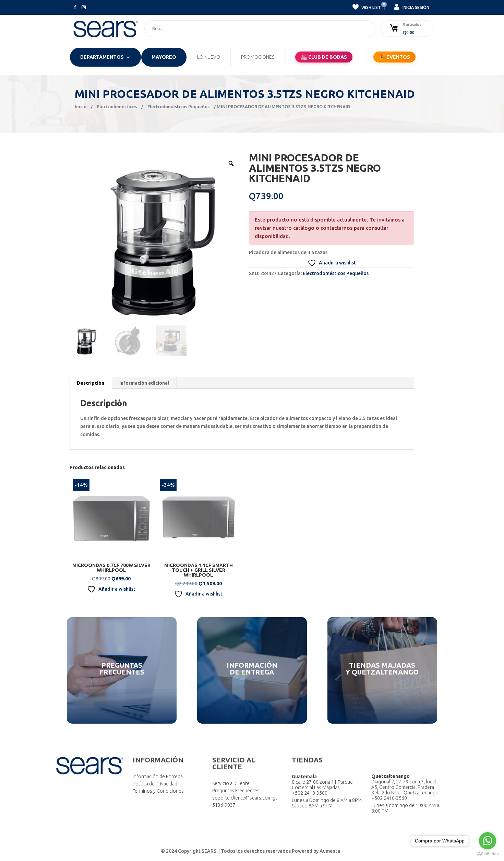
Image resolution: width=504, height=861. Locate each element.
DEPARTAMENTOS (102, 57)
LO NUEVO (208, 57)
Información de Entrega (158, 776)
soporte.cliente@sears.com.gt (244, 798)
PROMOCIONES (257, 57)
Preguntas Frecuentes (236, 790)
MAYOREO (164, 57)
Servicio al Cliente (231, 783)
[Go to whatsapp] (487, 840)
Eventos (394, 57)
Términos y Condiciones (158, 791)
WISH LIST (370, 6)
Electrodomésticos (117, 106)
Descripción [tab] (90, 383)
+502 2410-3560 (389, 798)
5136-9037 (224, 805)
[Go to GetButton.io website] (488, 854)
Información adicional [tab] (144, 383)
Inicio (80, 106)
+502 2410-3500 (309, 793)
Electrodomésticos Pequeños (178, 106)
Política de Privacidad (155, 783)
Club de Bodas (324, 57)
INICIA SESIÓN (415, 7)
